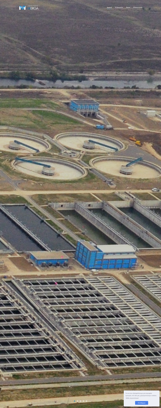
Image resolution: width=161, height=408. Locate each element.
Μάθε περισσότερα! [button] (132, 398)
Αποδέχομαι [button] (141, 403)
